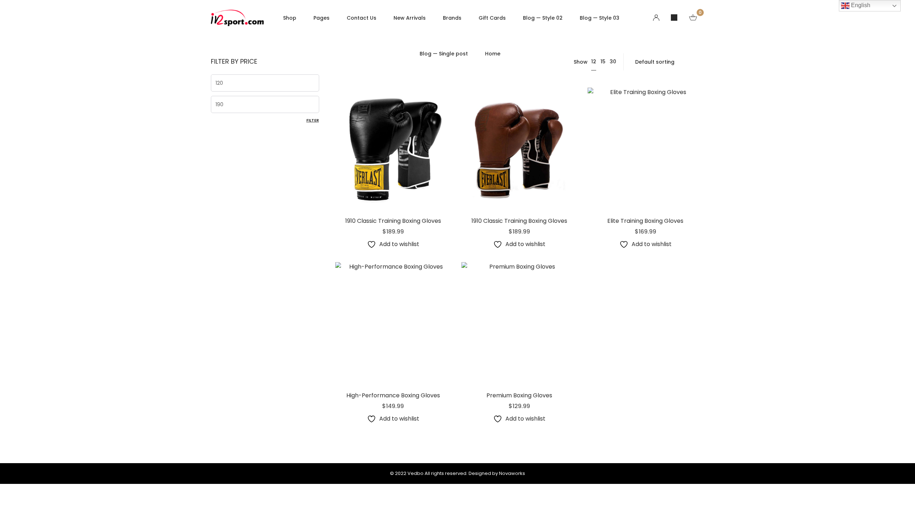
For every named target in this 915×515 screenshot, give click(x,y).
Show (581, 62)
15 (602, 61)
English (860, 5)
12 (593, 61)
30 (613, 61)
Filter (312, 120)
